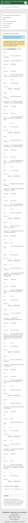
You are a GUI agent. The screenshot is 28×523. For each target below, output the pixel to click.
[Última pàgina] (15, 491)
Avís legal (22, 521)
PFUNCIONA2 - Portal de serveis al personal (14, 2)
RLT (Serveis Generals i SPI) (9, 21)
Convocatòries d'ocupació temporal (11, 15)
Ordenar (5, 49)
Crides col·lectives (7, 17)
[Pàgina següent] (12, 491)
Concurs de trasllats (7, 23)
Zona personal (6, 25)
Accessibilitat (15, 521)
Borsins (4, 19)
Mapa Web (7, 521)
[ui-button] (25, 2)
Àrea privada (6, 27)
